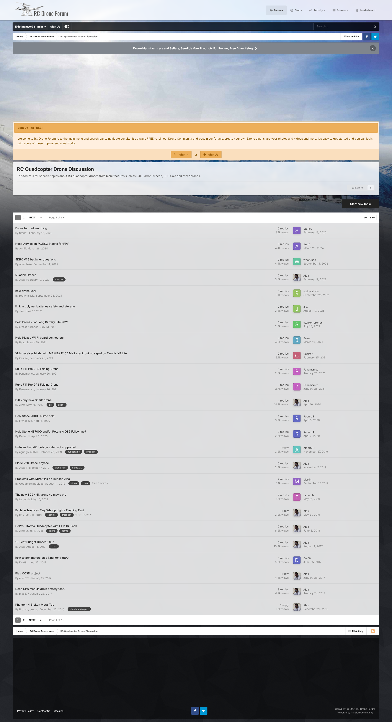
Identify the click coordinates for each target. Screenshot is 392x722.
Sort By (368, 217)
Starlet (23, 233)
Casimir (23, 358)
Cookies (58, 710)
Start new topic (360, 204)
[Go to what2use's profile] (297, 261)
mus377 (24, 578)
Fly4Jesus (25, 420)
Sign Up (55, 26)
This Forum (359, 26)
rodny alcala (26, 295)
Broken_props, (28, 609)
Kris (21, 515)
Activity (318, 10)
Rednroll (308, 416)
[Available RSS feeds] (372, 631)
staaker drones (28, 326)
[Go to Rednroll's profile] (297, 418)
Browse (341, 10)
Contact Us (43, 710)
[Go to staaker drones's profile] (297, 324)
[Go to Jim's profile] (297, 309)
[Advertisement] (196, 89)
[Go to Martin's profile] (297, 481)
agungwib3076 (28, 452)
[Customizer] (66, 26)
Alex (22, 279)
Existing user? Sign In (29, 26)
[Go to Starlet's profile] (297, 230)
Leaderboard (367, 10)
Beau (22, 342)
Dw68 (23, 562)
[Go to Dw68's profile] (297, 560)
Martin (307, 479)
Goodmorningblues (31, 483)
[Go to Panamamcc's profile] (297, 371)
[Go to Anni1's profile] (297, 246)
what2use (25, 264)
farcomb (24, 499)
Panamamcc (26, 373)
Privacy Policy (25, 710)
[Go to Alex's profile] (297, 277)
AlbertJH (309, 447)
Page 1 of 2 (56, 217)
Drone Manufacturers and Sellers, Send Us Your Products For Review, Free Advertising (193, 48)
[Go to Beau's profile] (297, 340)
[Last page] (41, 217)
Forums (278, 10)
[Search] (375, 26)
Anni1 (22, 248)
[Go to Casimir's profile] (297, 355)
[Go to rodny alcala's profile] (297, 293)
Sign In (183, 154)
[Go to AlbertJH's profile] (297, 449)
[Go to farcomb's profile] (297, 497)
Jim (21, 311)
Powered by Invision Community (355, 712)
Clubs (298, 10)
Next (32, 217)
